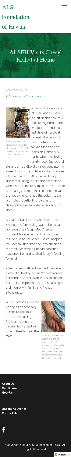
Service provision (36, 96)
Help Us (7, 392)
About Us (8, 383)
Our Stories (9, 388)
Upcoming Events (14, 408)
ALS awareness (15, 96)
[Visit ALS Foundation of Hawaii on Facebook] (3, 430)
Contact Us (9, 413)
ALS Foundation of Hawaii (15, 16)
